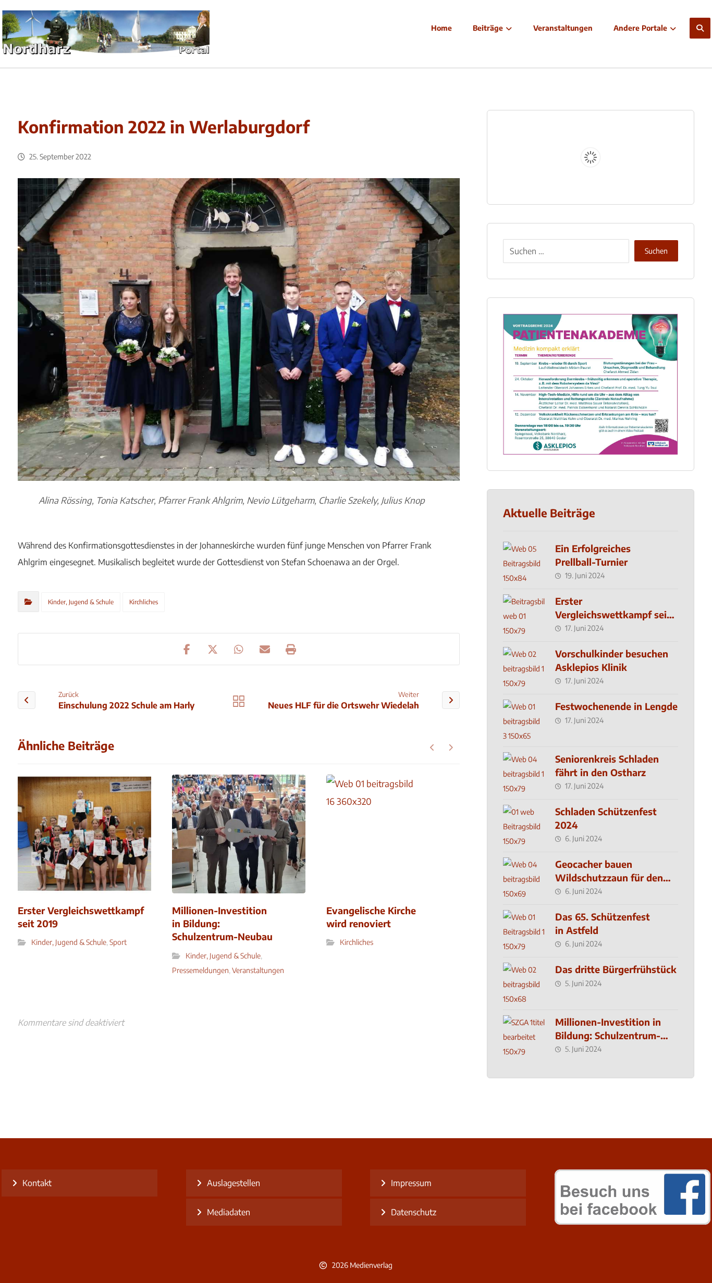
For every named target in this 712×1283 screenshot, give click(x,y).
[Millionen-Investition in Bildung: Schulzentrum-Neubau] (524, 1036)
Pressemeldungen (200, 970)
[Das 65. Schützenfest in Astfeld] (524, 931)
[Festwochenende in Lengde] (524, 720)
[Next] (450, 747)
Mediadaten (228, 1212)
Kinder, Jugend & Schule (81, 602)
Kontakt (37, 1183)
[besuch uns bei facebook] (632, 1221)
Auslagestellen (233, 1183)
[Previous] (432, 747)
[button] (700, 28)
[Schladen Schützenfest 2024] (524, 825)
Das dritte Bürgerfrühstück (616, 969)
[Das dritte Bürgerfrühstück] (524, 983)
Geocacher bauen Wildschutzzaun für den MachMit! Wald (609, 877)
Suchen (656, 250)
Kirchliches (143, 602)
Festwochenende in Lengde (616, 706)
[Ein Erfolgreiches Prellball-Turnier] (524, 562)
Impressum (411, 1183)
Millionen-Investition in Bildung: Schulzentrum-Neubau (608, 1035)
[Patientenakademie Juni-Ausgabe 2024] (590, 384)
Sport (118, 942)
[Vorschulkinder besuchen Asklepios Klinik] (524, 668)
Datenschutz (413, 1212)
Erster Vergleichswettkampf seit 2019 (613, 614)
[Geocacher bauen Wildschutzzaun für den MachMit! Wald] (524, 878)
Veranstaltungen (258, 970)
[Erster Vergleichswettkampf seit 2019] (524, 615)
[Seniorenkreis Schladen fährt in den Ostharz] (524, 773)
